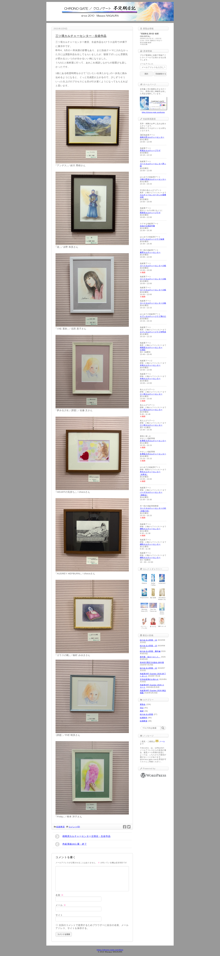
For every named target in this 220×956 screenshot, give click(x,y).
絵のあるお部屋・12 (148, 668)
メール (61, 905)
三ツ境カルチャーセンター (151, 394)
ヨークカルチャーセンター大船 (153, 266)
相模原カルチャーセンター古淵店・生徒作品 (86, 836)
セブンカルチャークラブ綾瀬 (152, 239)
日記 (142, 708)
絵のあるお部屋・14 (148, 640)
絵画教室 (60, 827)
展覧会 (143, 704)
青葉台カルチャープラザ (150, 150)
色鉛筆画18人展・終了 (74, 844)
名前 (60, 895)
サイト (59, 915)
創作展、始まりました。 (150, 657)
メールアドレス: (147, 64)
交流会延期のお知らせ (149, 679)
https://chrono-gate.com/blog (110, 950)
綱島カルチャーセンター (150, 529)
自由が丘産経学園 (147, 226)
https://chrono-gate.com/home (153, 112)
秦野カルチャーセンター (150, 252)
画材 (142, 711)
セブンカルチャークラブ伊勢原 (153, 332)
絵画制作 (143, 718)
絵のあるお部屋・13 (148, 646)
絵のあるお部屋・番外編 (150, 651)
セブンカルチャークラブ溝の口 (153, 316)
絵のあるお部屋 (146, 714)
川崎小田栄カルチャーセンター (153, 179)
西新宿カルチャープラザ (150, 213)
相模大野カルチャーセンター (152, 137)
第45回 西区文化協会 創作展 (152, 662)
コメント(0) (74, 827)
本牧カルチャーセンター (150, 365)
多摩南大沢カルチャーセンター (153, 441)
